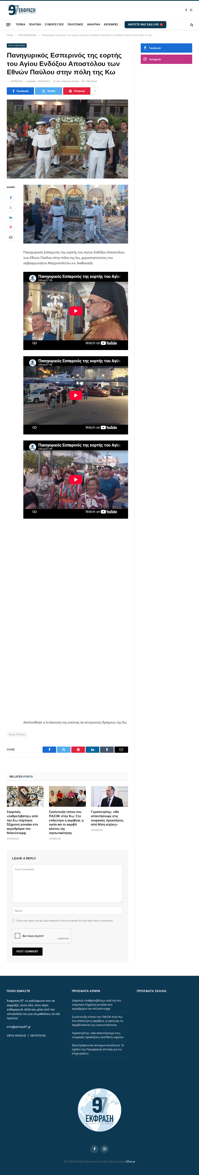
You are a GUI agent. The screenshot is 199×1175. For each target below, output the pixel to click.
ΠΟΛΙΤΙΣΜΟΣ (75, 24)
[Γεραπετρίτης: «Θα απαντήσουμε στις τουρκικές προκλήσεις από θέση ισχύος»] (109, 796)
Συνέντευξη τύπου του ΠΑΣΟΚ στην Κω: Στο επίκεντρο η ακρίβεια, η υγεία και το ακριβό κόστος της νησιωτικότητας (66, 822)
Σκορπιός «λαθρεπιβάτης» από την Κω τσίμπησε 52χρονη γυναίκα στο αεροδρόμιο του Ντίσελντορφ (22, 822)
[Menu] (8, 24)
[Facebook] (11, 198)
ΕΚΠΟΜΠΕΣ (111, 24)
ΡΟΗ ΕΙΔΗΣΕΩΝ (16, 45)
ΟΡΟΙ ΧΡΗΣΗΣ (17, 1035)
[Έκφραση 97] (21, 10)
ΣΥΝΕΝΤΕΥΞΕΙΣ (54, 24)
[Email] (11, 237)
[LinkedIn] (11, 217)
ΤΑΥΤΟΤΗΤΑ (38, 1035)
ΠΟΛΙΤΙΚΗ (35, 24)
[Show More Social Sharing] (95, 91)
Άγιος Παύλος (17, 734)
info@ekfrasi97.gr (19, 1027)
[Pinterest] (11, 227)
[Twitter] (11, 207)
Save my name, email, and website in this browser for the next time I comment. (65, 920)
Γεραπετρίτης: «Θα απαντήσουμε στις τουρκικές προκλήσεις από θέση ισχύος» (107, 818)
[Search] (191, 24)
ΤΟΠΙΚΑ (20, 24)
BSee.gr (130, 1161)
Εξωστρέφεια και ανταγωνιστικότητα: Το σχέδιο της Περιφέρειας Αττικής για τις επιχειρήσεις (98, 1049)
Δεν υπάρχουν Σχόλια (68, 81)
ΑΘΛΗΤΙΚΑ (93, 24)
